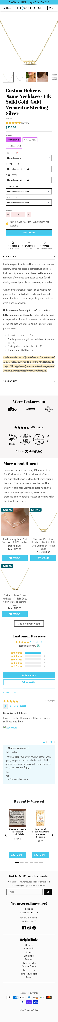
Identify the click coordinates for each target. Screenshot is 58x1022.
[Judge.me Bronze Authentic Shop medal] (42, 439)
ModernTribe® (33, 1010)
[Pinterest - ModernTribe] (34, 928)
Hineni (9, 118)
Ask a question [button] (29, 682)
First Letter (11, 153)
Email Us (29, 908)
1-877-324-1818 (31, 912)
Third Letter (11, 175)
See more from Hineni (29, 623)
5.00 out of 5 (36, 642)
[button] (29, 40)
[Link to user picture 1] (10, 732)
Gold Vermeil (29, 140)
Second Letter (12, 164)
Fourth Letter (12, 186)
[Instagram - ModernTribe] (29, 928)
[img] (10, 701)
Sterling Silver (14, 146)
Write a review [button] (29, 675)
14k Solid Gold (13, 140)
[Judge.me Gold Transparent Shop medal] (29, 439)
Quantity (10, 210)
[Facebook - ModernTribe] (24, 928)
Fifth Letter (11, 197)
